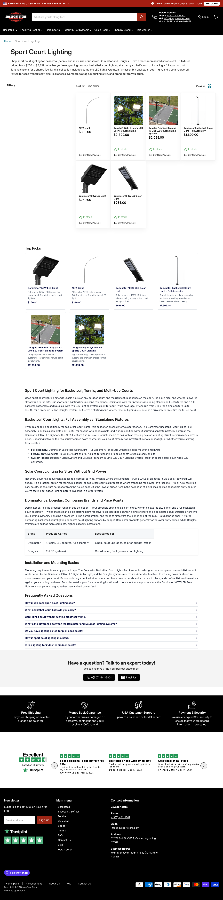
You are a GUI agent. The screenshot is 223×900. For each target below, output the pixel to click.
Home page (12, 883)
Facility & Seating (30, 29)
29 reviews (38, 765)
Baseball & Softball (69, 811)
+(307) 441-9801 (176, 15)
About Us (54, 883)
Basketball (9, 29)
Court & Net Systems (77, 29)
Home (7, 41)
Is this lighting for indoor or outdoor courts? (50, 645)
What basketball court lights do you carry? (50, 610)
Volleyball (63, 821)
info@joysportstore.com (177, 18)
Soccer (62, 825)
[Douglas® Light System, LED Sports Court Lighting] (128, 127)
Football (62, 816)
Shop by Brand (122, 29)
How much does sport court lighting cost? (50, 603)
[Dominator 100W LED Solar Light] (128, 194)
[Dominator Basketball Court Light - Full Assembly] (198, 127)
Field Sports (53, 29)
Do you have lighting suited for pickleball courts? (54, 631)
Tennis (62, 830)
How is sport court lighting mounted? (47, 638)
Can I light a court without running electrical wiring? (55, 616)
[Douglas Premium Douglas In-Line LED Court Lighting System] (163, 127)
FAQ (60, 835)
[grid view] (209, 86)
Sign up (44, 820)
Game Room (101, 29)
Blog (60, 844)
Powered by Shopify (14, 890)
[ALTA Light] (93, 127)
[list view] (214, 86)
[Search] (141, 17)
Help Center (143, 29)
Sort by (80, 86)
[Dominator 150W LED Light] (93, 194)
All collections (34, 883)
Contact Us (64, 840)
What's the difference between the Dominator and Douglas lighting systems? (71, 623)
